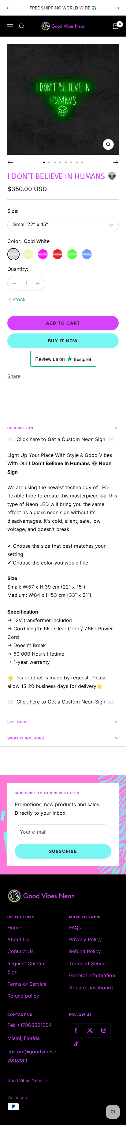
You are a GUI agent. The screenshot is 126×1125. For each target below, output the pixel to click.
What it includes (25, 738)
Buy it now (63, 340)
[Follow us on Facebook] (76, 1030)
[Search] (21, 26)
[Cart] (116, 26)
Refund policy (23, 996)
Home (14, 927)
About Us (18, 939)
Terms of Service (26, 984)
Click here (29, 439)
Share (13, 376)
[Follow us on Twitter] (90, 1030)
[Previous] (10, 162)
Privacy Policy (85, 939)
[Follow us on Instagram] (103, 1030)
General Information (92, 975)
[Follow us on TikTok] (76, 1044)
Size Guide (18, 722)
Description (20, 428)
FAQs (75, 927)
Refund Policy (85, 951)
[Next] (116, 162)
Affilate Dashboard (91, 987)
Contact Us (20, 951)
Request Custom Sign (26, 967)
